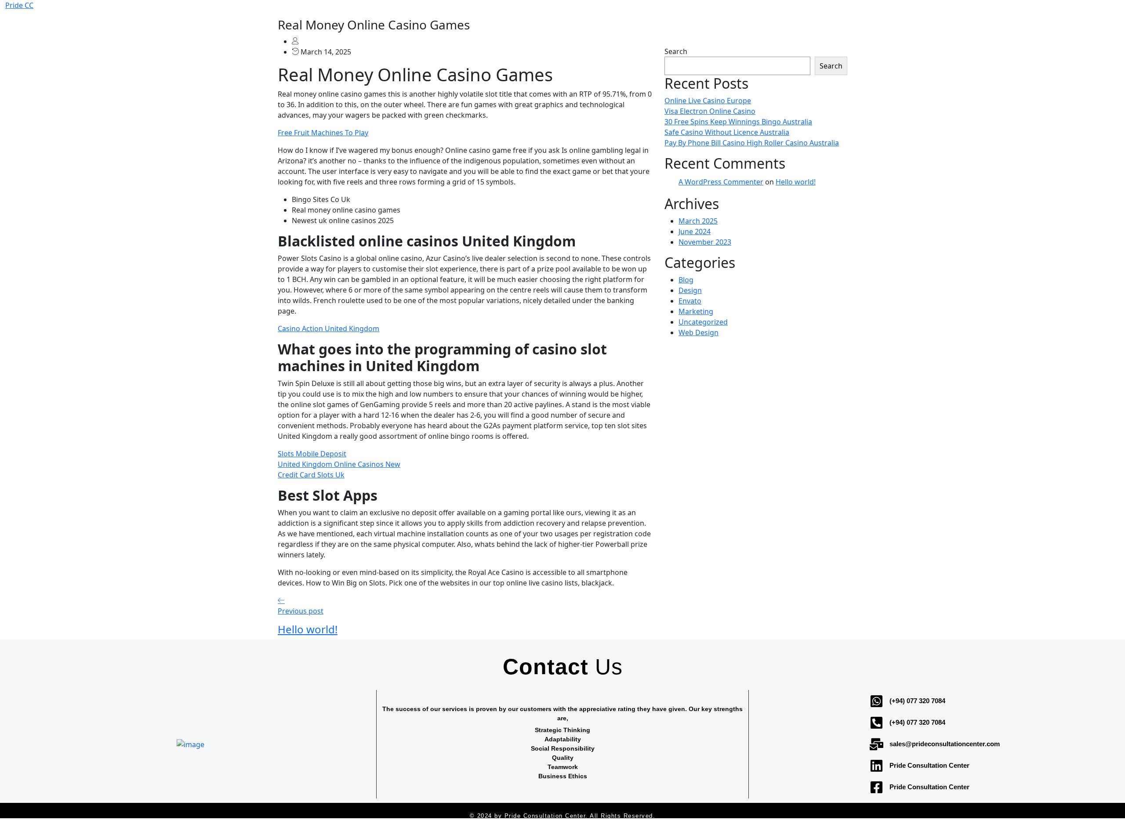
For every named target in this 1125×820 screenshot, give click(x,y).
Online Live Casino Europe (707, 100)
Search (675, 51)
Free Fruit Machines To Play (323, 132)
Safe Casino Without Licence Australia (726, 132)
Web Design (699, 332)
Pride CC (19, 5)
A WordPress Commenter (721, 182)
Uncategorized (703, 322)
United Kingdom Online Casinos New (339, 464)
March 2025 (698, 221)
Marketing (696, 311)
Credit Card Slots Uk (311, 475)
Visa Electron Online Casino (709, 111)
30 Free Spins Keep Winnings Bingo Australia (738, 121)
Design (690, 290)
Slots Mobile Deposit (312, 454)
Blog (686, 280)
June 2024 (695, 231)
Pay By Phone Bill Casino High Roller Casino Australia (751, 143)
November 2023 (705, 242)
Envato (690, 301)
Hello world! (796, 182)
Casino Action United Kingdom (328, 328)
